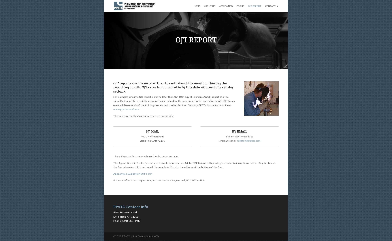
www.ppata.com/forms (126, 109)
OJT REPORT (254, 6)
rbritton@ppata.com (248, 140)
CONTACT (270, 6)
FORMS (240, 6)
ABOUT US (209, 6)
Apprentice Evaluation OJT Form (132, 173)
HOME (197, 6)
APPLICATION (226, 6)
